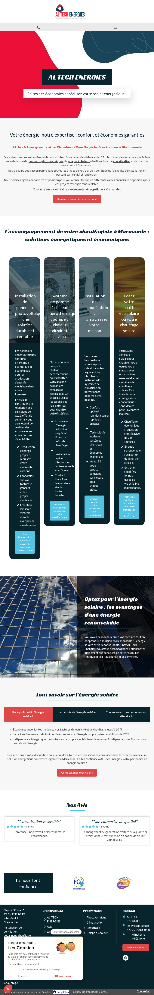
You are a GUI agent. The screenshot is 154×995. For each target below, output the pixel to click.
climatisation (121, 161)
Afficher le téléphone (138, 936)
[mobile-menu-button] (115, 27)
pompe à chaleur (79, 161)
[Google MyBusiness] (125, 958)
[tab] (28, 714)
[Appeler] (38, 27)
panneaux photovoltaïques (45, 161)
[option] (79, 883)
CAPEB (104, 991)
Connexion (143, 991)
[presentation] (28, 714)
